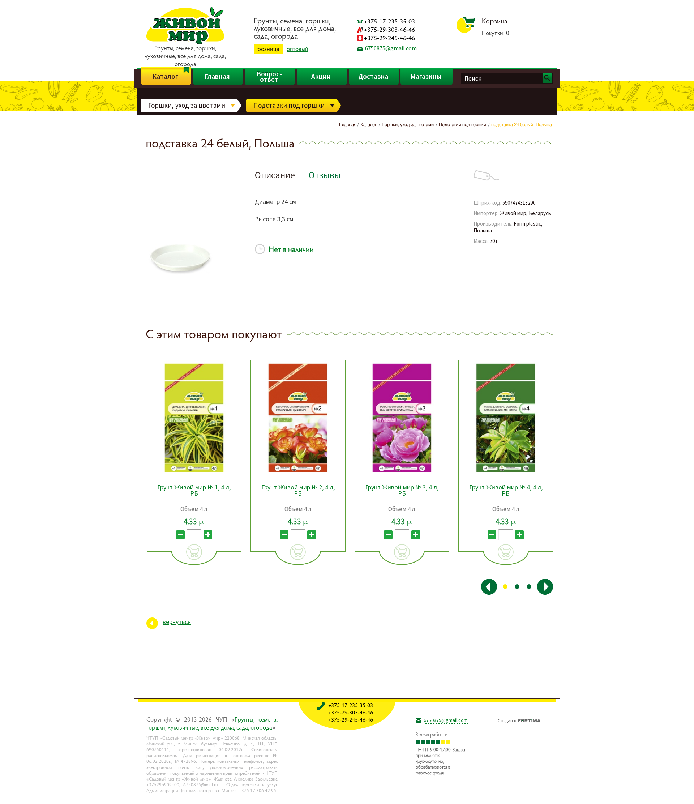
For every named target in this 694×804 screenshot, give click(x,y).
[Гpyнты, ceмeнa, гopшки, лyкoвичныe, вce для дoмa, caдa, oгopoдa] (185, 43)
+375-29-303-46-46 (389, 29)
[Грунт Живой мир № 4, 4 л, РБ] (506, 416)
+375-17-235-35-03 (389, 21)
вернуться (177, 621)
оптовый (297, 49)
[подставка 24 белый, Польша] (180, 290)
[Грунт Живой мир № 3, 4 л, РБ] (402, 416)
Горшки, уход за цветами (186, 105)
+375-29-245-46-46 (389, 38)
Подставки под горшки (289, 105)
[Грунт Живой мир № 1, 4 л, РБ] (194, 416)
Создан (507, 720)
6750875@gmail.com (391, 48)
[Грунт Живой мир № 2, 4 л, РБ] (298, 416)
